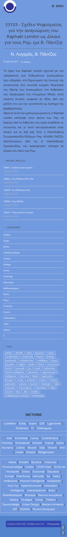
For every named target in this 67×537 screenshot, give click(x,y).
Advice (12, 462)
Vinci (18, 391)
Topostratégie (10, 504)
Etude (31, 364)
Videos (6, 329)
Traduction (10, 387)
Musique (9, 379)
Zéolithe (25, 509)
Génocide (38, 476)
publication (10, 383)
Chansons (50, 462)
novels (20, 379)
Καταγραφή (38, 395)
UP (62, 527)
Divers (6, 270)
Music (6, 294)
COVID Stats (43, 467)
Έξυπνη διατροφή (44, 509)
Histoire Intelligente (14, 372)
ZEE (25, 391)
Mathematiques (11, 288)
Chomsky (7, 443)
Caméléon (10, 423)
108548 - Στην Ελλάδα (13, 201)
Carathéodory (49, 438)
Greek (37, 368)
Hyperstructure (49, 372)
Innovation (50, 485)
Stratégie (26, 499)
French (8, 368)
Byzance (39, 352)
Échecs (26, 471)
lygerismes (47, 376)
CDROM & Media (11, 252)
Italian (35, 376)
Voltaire (30, 452)
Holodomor (33, 372)
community (27, 356)
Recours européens (50, 495)
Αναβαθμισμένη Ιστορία (17, 395)
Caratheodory (12, 356)
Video (53, 387)
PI (32, 428)
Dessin (39, 356)
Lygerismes (54, 423)
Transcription (25, 387)
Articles (27, 62)
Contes (6, 258)
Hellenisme (49, 368)
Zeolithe (35, 391)
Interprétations (36, 490)
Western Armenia (52, 504)
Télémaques (43, 428)
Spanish (34, 383)
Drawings (8, 276)
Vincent (8, 391)
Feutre (41, 364)
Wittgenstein (46, 452)
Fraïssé (49, 443)
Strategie (46, 383)
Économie (39, 471)
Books (6, 246)
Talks (6, 323)
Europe (9, 476)
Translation (41, 387)
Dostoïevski (22, 443)
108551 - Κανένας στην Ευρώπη (18, 167)
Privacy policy (53, 524)
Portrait (53, 379)
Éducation (53, 471)
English (21, 364)
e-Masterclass (27, 360)
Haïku (56, 476)
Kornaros (7, 447)
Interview (24, 376)
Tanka (39, 499)
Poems (6, 312)
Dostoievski (10, 360)
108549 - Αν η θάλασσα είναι (16, 190)
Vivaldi (19, 452)
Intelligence (10, 376)
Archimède (21, 438)
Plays (6, 300)
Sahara (23, 383)
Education (10, 364)
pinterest (31, 379)
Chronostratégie (12, 467)
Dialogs (7, 264)
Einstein (37, 443)
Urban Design (30, 504)
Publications (9, 317)
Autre (29, 352)
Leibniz (20, 447)
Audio (6, 240)
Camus (50, 352)
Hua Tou (13, 485)
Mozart (32, 447)
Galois (60, 443)
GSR (42, 423)
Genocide (20, 368)
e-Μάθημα (42, 360)
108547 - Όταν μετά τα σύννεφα (18, 212)
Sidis (42, 447)
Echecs (54, 360)
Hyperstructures (31, 485)
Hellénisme (10, 481)
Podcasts (8, 306)
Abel (9, 438)
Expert (33, 423)
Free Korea (52, 364)
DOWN (62, 532)
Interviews (8, 282)
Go (29, 368)
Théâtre (50, 499)
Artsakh (19, 352)
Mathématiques (12, 495)
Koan (52, 490)
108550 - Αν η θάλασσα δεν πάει (18, 178)
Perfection (22, 428)
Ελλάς (22, 423)
